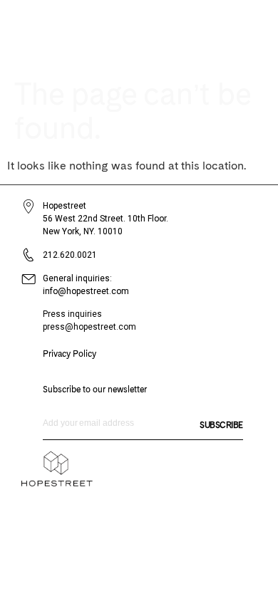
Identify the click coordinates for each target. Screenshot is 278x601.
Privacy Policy (69, 354)
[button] (233, 34)
